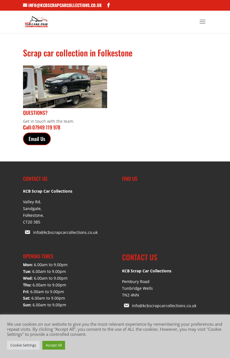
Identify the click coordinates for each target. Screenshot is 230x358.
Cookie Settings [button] (23, 345)
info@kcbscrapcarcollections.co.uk (65, 232)
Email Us (37, 138)
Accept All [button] (54, 345)
